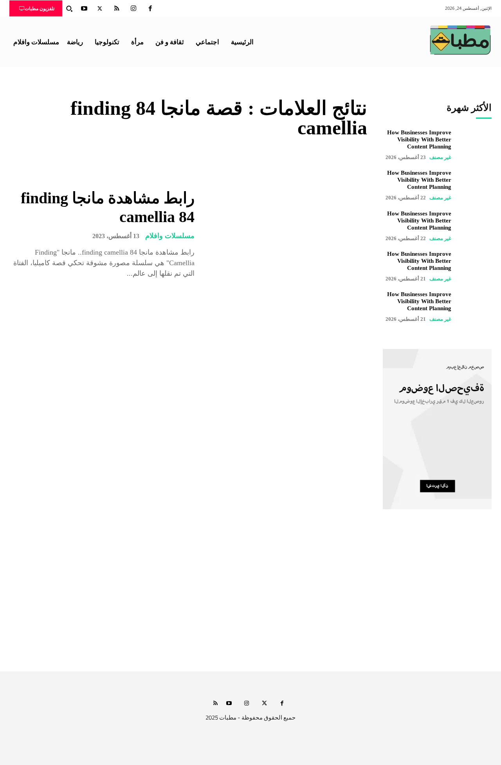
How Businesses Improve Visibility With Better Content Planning (419, 139)
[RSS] (116, 8)
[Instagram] (133, 8)
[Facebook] (150, 8)
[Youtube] (84, 8)
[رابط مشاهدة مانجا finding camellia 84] (286, 233)
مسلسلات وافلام (170, 235)
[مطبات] (460, 40)
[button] (69, 9)
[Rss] (215, 704)
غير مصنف (440, 157)
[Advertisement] (250, 598)
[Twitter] (100, 8)
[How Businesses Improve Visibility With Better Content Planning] (475, 144)
